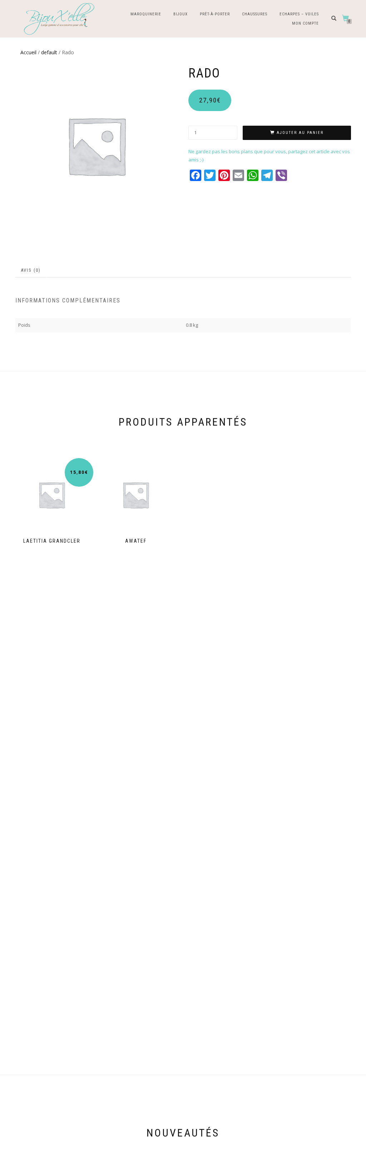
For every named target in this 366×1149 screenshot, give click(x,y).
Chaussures (254, 14)
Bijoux (180, 14)
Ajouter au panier (300, 132)
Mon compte (305, 23)
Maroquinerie (145, 14)
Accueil (28, 52)
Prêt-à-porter (215, 14)
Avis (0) (31, 270)
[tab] (31, 270)
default (49, 52)
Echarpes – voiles (299, 14)
